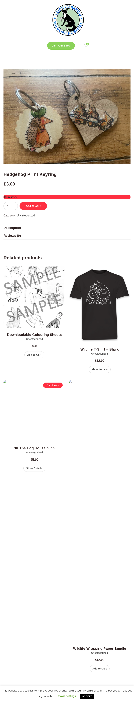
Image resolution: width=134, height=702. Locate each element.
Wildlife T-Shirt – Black (99, 349)
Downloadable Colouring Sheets (34, 335)
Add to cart (33, 205)
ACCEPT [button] (87, 696)
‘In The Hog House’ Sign (34, 448)
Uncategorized (26, 215)
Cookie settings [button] (66, 696)
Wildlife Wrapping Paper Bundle (99, 648)
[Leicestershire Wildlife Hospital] (67, 19)
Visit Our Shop (61, 45)
